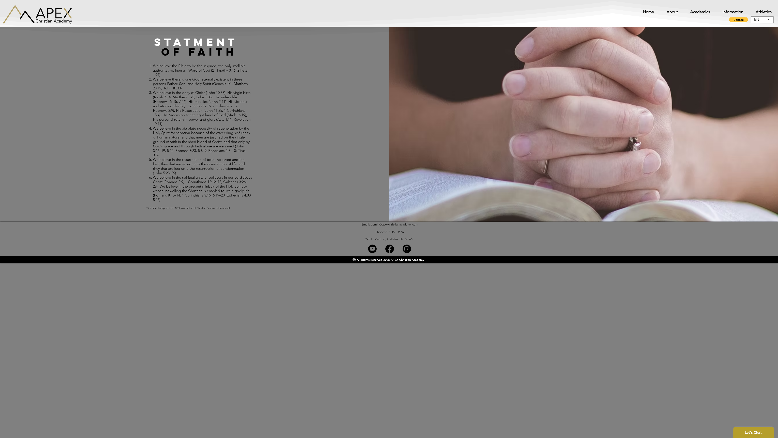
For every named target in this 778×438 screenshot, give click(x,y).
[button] (728, 11)
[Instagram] (407, 249)
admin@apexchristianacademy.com (394, 224)
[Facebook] (389, 249)
